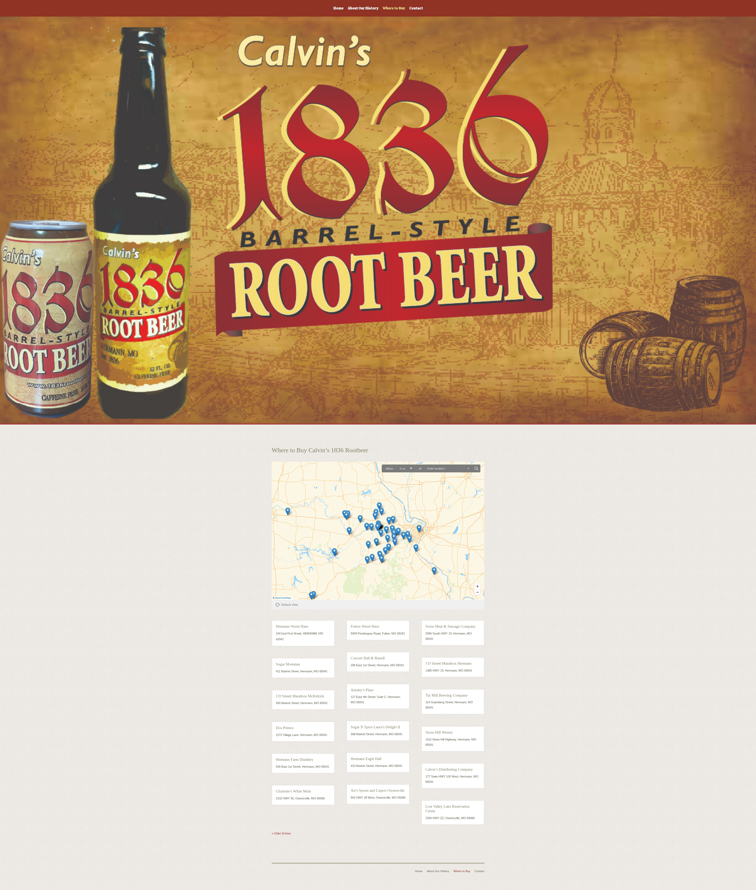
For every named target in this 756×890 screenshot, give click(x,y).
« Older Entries (281, 833)
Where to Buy (394, 8)
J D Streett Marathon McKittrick (300, 696)
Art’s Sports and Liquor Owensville (377, 790)
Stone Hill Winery (439, 732)
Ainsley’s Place (362, 690)
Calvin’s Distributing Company (449, 769)
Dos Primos (285, 728)
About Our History (363, 8)
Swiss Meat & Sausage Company (450, 626)
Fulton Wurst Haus (365, 626)
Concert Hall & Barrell (368, 658)
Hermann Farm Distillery (294, 759)
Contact (416, 8)
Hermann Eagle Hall (366, 759)
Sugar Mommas (288, 664)
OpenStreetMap (283, 598)
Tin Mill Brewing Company (446, 695)
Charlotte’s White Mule (293, 791)
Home (338, 8)
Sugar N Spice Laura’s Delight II (375, 727)
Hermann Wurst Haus (292, 626)
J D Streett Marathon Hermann (448, 663)
